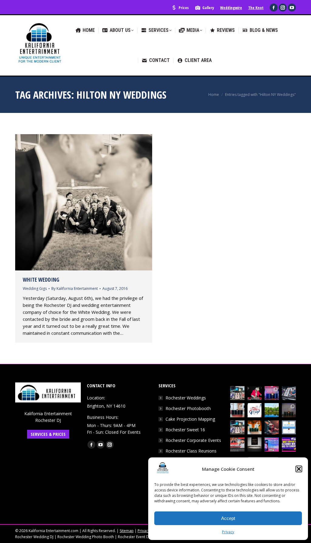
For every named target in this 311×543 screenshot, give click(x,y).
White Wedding (41, 279)
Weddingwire (231, 7)
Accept (228, 518)
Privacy (228, 532)
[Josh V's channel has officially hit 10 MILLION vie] (289, 427)
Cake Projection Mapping (190, 419)
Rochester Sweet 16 (185, 430)
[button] (299, 469)
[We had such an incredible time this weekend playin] (289, 410)
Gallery (208, 7)
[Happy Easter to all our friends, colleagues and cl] (272, 427)
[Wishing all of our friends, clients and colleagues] (255, 410)
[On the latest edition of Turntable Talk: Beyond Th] (272, 444)
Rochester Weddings (186, 398)
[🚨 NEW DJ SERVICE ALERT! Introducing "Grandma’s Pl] (255, 393)
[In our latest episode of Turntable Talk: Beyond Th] (289, 444)
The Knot (256, 7)
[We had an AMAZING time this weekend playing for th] (237, 410)
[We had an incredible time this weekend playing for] (272, 393)
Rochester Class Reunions (191, 451)
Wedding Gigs (35, 288)
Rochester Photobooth (188, 408)
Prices (184, 7)
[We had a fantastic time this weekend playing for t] (255, 427)
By (74, 288)
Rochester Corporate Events (193, 440)
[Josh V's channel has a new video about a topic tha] (237, 444)
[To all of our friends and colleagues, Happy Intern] (255, 444)
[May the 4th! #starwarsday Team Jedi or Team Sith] (237, 393)
